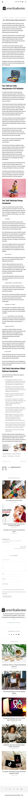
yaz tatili (17, 456)
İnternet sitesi (5, 583)
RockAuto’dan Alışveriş (20, 548)
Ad (3, 573)
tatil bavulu (11, 456)
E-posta (4, 578)
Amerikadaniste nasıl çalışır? (14, 622)
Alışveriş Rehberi (7, 453)
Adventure (5, 17)
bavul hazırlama (16, 453)
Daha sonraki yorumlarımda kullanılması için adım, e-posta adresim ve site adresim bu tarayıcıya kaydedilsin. (13, 591)
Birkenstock (4, 316)
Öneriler (11, 17)
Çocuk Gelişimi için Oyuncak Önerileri (14, 500)
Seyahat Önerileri (21, 17)
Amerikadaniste (16, 467)
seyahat (4, 456)
